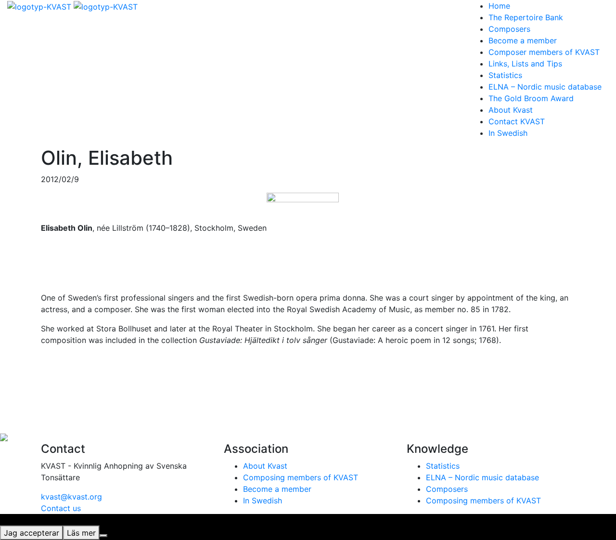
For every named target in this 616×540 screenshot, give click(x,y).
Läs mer (81, 533)
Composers (509, 29)
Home (499, 6)
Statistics (505, 75)
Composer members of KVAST (544, 52)
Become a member (522, 40)
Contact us (61, 508)
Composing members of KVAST (300, 477)
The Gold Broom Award (531, 98)
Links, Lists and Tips (525, 63)
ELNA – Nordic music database (545, 87)
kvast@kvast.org (71, 496)
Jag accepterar (31, 533)
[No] (103, 535)
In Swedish (507, 133)
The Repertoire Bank (525, 17)
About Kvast (510, 110)
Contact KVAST (516, 121)
